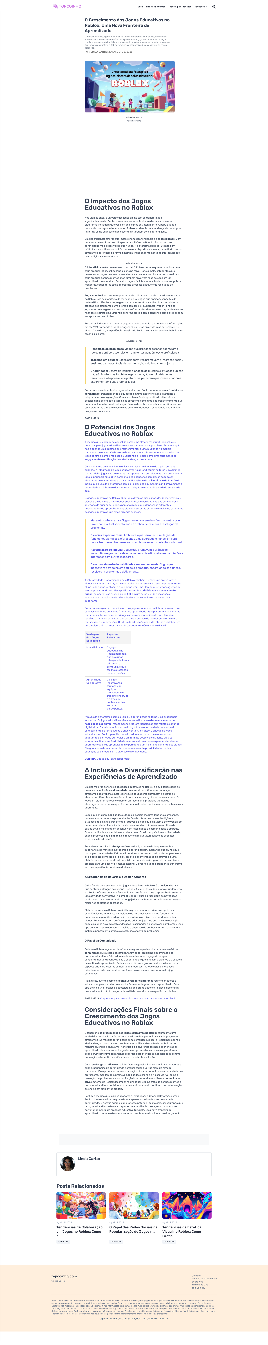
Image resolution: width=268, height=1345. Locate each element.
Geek (140, 6)
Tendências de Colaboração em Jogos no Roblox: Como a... (79, 1231)
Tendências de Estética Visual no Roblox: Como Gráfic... (181, 1231)
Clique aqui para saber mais (113, 758)
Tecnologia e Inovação (179, 6)
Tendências (201, 6)
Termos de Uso (200, 1284)
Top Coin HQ (198, 1287)
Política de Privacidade (204, 1278)
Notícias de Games (155, 6)
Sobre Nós (197, 1281)
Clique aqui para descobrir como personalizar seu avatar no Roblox (139, 998)
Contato (196, 1275)
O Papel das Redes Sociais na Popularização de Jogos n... (133, 1229)
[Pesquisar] (214, 7)
